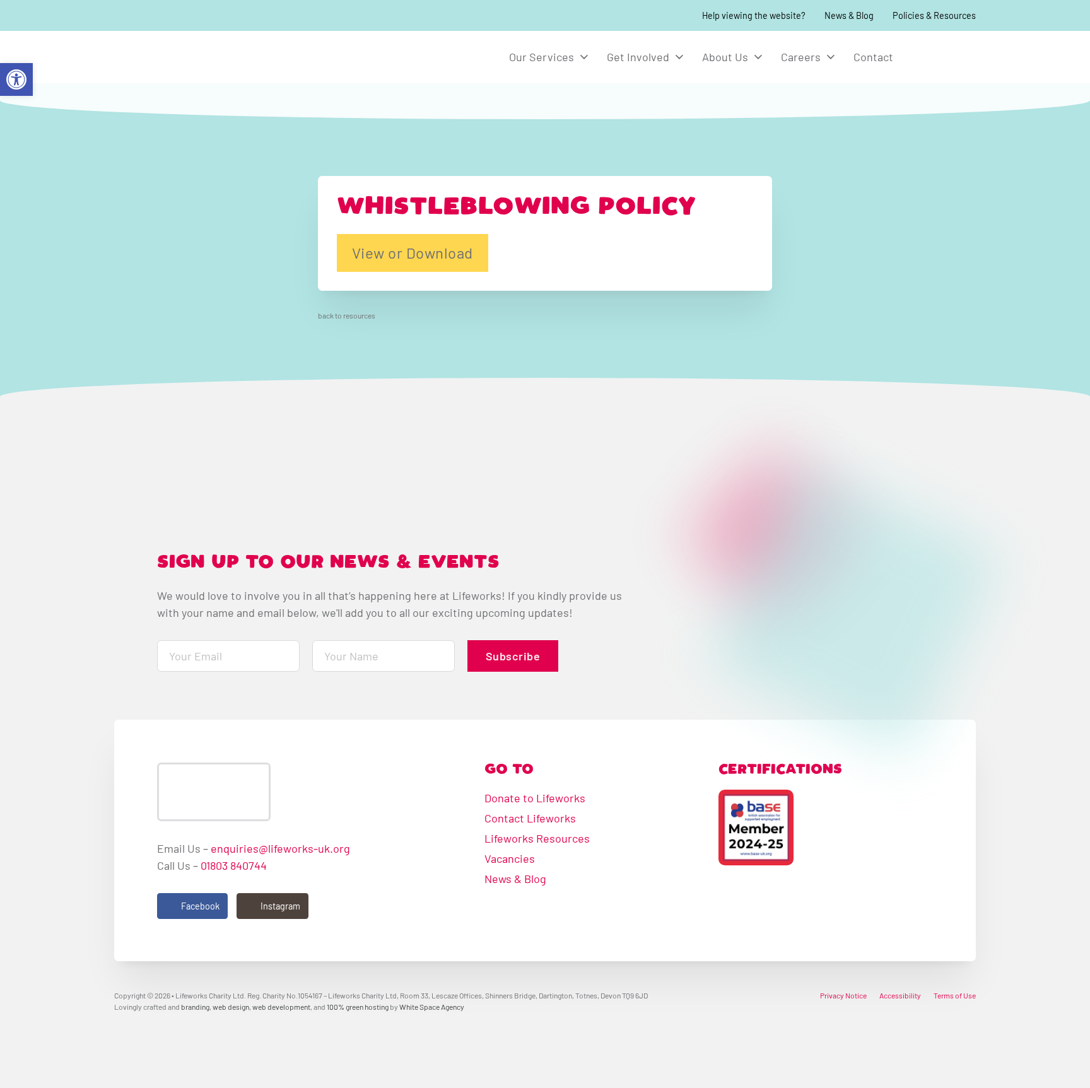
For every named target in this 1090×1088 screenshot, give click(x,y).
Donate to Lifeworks (534, 798)
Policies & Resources (934, 15)
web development (281, 1006)
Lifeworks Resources (537, 838)
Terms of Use (955, 995)
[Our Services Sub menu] (584, 56)
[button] (16, 79)
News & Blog (849, 15)
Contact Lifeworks (530, 818)
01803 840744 (234, 865)
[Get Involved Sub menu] (679, 56)
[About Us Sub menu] (758, 56)
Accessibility (900, 995)
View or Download (412, 252)
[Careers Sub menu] (831, 56)
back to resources (346, 315)
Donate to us (944, 57)
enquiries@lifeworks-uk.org (280, 848)
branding (195, 1006)
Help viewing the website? (754, 15)
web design (231, 1006)
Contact (873, 57)
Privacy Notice (843, 995)
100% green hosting (358, 1006)
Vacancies (509, 858)
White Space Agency (431, 1006)
